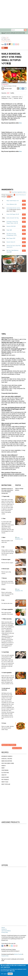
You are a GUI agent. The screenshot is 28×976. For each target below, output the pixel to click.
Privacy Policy (4, 932)
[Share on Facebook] (23, 89)
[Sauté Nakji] (20, 658)
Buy (24, 200)
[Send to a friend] (25, 89)
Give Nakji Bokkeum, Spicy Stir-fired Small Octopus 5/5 (8, 84)
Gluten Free (5, 772)
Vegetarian (4, 770)
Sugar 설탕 (9, 230)
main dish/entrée (6, 761)
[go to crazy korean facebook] (5, 44)
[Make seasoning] (20, 624)
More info (12, 970)
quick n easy (5, 777)
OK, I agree (4, 973)
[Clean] (20, 524)
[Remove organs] (20, 565)
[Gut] (20, 553)
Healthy (3, 775)
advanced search (6, 756)
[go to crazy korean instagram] (10, 45)
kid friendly (5, 779)
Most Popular (5, 784)
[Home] (6, 39)
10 (22, 194)
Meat (3, 768)
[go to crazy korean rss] (18, 44)
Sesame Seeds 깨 (11, 242)
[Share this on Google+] (18, 89)
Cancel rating (2, 84)
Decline (10, 973)
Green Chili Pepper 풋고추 (13, 214)
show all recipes (6, 758)
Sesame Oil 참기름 (11, 226)
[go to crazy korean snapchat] (12, 44)
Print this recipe (8, 88)
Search (3, 927)
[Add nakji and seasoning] (20, 694)
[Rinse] (20, 590)
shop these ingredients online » (19, 192)
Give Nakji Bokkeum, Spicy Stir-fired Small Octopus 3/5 (6, 84)
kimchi (3, 765)
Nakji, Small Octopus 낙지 (13, 200)
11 (23, 194)
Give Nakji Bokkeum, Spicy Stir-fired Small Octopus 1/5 (3, 84)
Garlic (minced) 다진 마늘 (13, 217)
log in (2, 44)
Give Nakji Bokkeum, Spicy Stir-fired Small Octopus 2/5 (4, 84)
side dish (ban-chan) (7, 763)
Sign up (3, 33)
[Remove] (20, 584)
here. (20, 123)
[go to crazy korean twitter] (14, 44)
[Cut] (20, 606)
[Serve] (20, 729)
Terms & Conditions (6, 930)
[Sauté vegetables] (20, 678)
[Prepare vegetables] (20, 615)
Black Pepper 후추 (11, 238)
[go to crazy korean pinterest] (16, 44)
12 (25, 194)
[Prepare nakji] (20, 502)
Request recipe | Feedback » (9, 744)
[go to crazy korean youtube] (8, 44)
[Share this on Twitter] (20, 89)
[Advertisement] (14, 14)
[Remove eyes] (20, 574)
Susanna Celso (5, 955)
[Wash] (20, 539)
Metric (8, 196)
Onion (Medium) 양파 (12, 204)
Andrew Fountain (18, 954)
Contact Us (4, 929)
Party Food (4, 782)
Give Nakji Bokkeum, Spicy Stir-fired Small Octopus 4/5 (7, 84)
